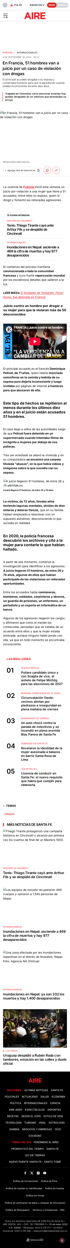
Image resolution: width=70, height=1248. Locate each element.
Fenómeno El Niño (46, 1142)
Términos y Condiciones (44, 1210)
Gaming (14, 1129)
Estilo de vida (53, 1116)
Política (15, 1103)
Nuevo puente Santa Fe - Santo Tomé (35, 1161)
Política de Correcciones (25, 1181)
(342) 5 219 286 (22, 1231)
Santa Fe (57, 1090)
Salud (44, 1096)
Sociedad (35, 1135)
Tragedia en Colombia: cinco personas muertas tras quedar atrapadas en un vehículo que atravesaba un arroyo (35, 96)
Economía (58, 1096)
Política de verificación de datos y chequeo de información (35, 1203)
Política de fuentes (54, 1188)
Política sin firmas (35, 1195)
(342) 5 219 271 (43, 1227)
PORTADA (8, 52)
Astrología (57, 1122)
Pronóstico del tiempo (27, 1148)
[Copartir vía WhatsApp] (47, 170)
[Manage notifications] (62, 1240)
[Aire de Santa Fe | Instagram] (38, 1173)
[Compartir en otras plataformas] (56, 170)
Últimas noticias (36, 1090)
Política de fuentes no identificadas (24, 1188)
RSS (62, 1210)
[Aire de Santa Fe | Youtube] (45, 1173)
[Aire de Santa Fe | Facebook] (25, 1173)
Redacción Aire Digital (16, 162)
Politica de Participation (18, 1210)
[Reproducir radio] (5, 5)
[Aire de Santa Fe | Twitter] (31, 1173)
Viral (42, 1122)
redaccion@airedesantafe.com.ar (50, 1231)
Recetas (13, 1116)
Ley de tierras (35, 1155)
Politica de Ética (49, 1181)
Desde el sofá (31, 1116)
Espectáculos (35, 1109)
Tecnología (13, 1122)
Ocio (58, 1129)
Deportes (54, 1109)
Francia (9, 814)
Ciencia (55, 1103)
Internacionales (27, 52)
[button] (11, 16)
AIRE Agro (15, 1109)
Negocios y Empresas (37, 1129)
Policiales (12, 1096)
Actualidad (30, 1096)
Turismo (30, 1122)
